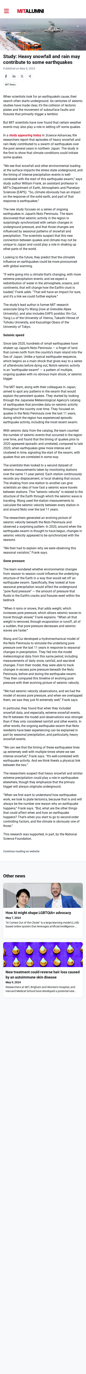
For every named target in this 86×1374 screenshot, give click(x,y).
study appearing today (25, 135)
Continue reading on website (21, 851)
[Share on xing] (30, 76)
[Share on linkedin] (14, 76)
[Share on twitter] (22, 76)
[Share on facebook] (6, 76)
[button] (6, 11)
